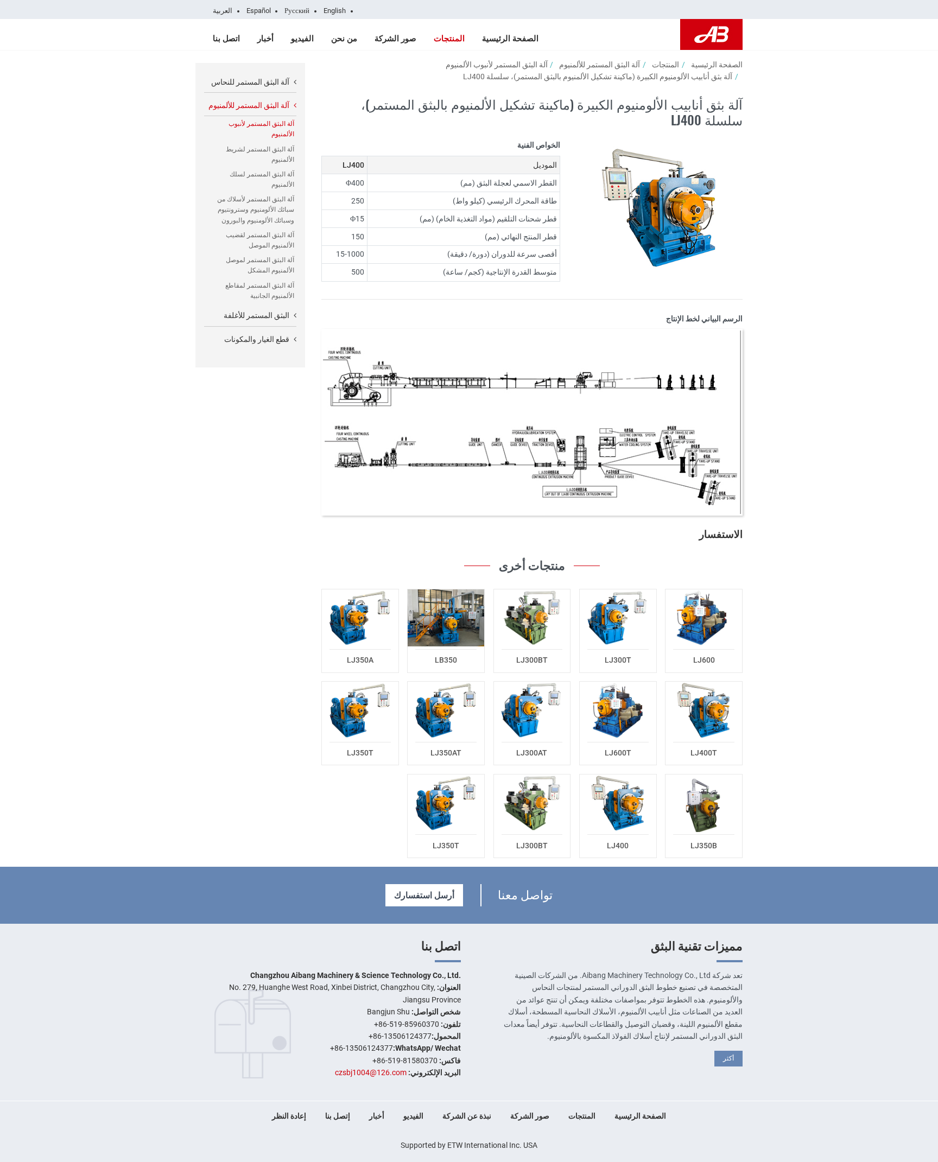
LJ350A (360, 660)
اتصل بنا (226, 38)
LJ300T (618, 660)
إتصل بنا (337, 1116)
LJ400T (703, 752)
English (335, 11)
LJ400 (618, 845)
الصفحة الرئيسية (510, 38)
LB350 (446, 660)
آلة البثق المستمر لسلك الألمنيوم (262, 179)
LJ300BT (532, 660)
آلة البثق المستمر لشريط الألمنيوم (260, 154)
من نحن (344, 38)
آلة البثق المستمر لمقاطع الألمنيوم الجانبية (259, 291)
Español (258, 11)
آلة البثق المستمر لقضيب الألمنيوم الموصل (260, 240)
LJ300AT (531, 752)
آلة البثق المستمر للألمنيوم (599, 64)
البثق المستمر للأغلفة (256, 315)
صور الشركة (395, 38)
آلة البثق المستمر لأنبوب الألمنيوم (497, 64)
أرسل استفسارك (424, 895)
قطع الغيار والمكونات (256, 339)
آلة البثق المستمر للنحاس (250, 82)
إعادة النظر (289, 1116)
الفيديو (302, 38)
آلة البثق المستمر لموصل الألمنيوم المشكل (260, 265)
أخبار (265, 38)
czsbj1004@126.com (371, 1072)
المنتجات (449, 38)
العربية (222, 11)
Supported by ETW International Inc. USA (469, 1145)
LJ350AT (445, 752)
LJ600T (618, 752)
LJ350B (703, 845)
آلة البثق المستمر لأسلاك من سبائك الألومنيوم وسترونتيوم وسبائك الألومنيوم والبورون (255, 209)
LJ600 (704, 660)
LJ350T (360, 752)
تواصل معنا (525, 894)
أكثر (728, 1058)
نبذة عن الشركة (466, 1116)
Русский (296, 11)
